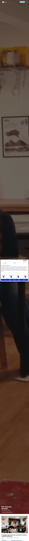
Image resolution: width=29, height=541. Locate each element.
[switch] (11, 276)
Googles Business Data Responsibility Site (13, 269)
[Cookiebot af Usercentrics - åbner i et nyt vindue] (23, 260)
